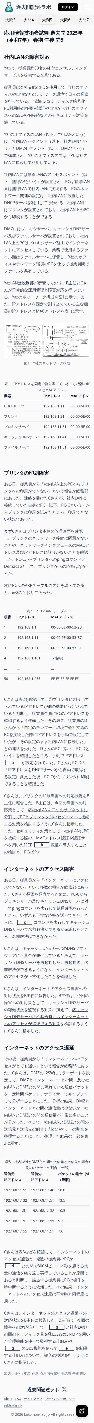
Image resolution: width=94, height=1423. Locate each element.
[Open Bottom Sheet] (82, 1411)
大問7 (83, 20)
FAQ (18, 1399)
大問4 (29, 20)
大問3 (10, 20)
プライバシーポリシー (60, 1399)
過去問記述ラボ (43, 1389)
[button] (68, 7)
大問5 (47, 20)
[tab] (10, 19)
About (8, 1399)
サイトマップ (33, 1399)
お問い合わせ (13, 1406)
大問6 (65, 20)
